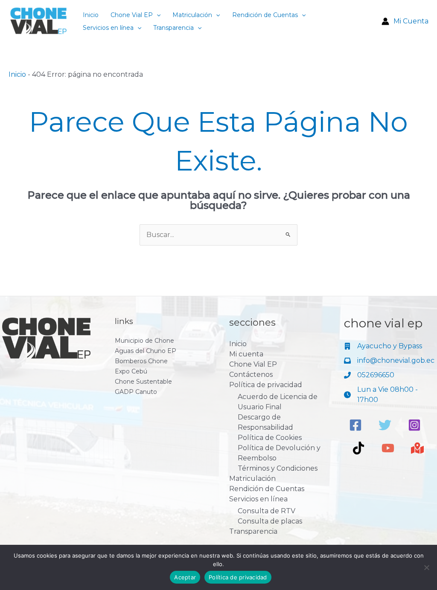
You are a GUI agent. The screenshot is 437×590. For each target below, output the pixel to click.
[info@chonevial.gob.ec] (389, 361)
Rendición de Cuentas (265, 15)
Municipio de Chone (144, 340)
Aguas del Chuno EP (145, 351)
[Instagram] (414, 425)
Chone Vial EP (132, 15)
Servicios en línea (108, 28)
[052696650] (369, 375)
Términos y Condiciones (278, 468)
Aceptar (185, 577)
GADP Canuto (136, 392)
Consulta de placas (270, 521)
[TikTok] (358, 448)
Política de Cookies (270, 438)
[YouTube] (387, 448)
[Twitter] (384, 425)
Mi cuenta (246, 354)
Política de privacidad (265, 385)
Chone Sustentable (143, 381)
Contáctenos (251, 374)
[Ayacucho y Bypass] (383, 346)
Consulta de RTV (266, 511)
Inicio (91, 15)
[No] (426, 567)
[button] (156, 15)
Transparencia (173, 28)
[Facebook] (355, 425)
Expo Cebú (131, 371)
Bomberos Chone (141, 361)
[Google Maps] (417, 448)
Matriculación (192, 15)
